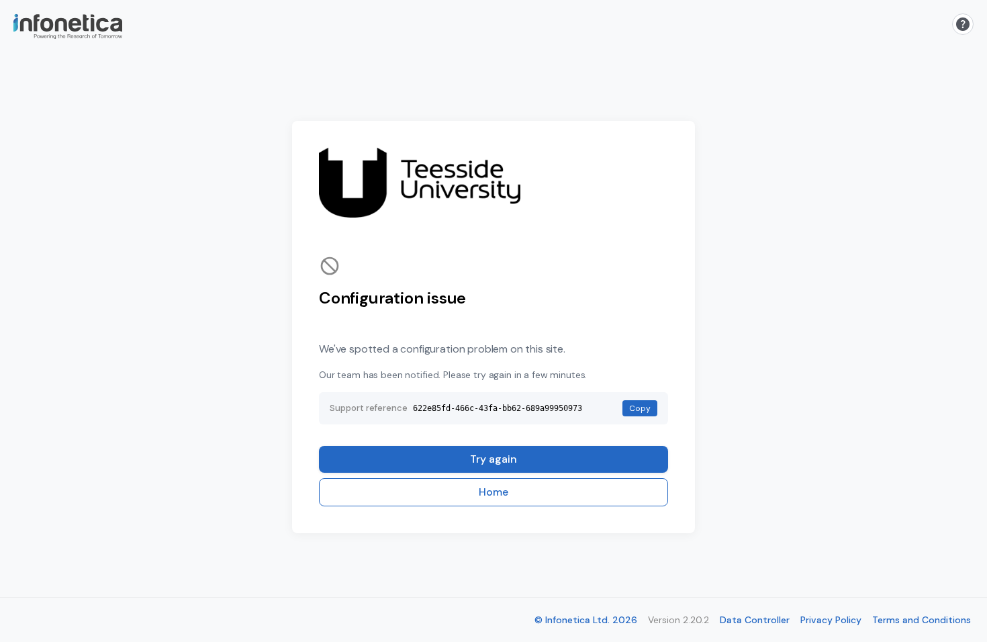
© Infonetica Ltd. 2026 (585, 620)
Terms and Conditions (921, 620)
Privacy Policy (830, 620)
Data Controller (755, 620)
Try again (493, 459)
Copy (640, 408)
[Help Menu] (963, 24)
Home (493, 492)
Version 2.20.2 (678, 620)
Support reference (369, 408)
